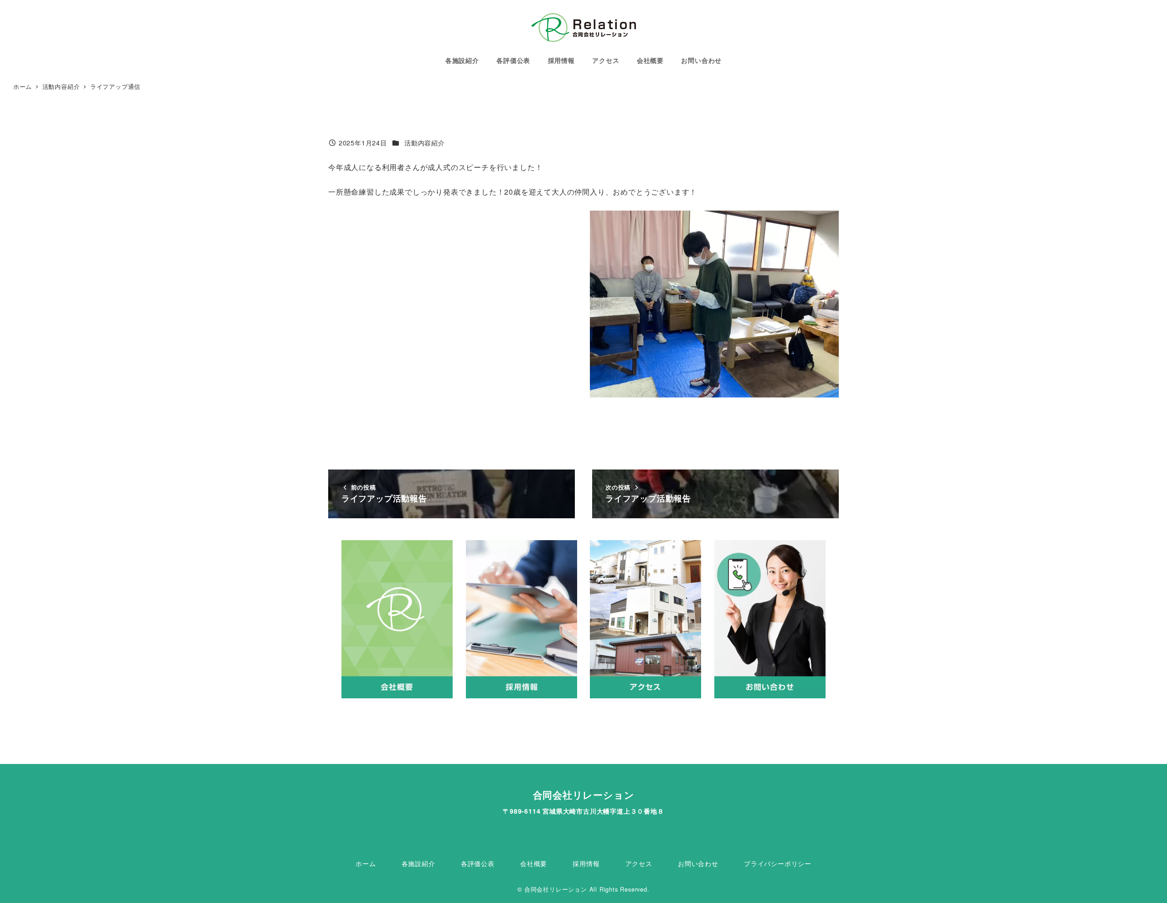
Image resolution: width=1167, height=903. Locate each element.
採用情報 (586, 863)
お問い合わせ (698, 863)
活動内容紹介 (424, 142)
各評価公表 (478, 863)
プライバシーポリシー (777, 863)
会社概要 (533, 863)
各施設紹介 (418, 863)
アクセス (638, 863)
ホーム (366, 863)
